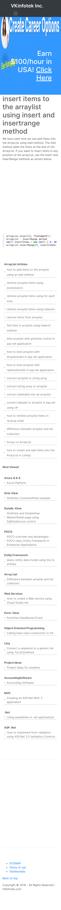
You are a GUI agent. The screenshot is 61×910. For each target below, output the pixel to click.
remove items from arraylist (24, 317)
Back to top (10, 878)
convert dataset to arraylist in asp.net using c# (31, 405)
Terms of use (17, 867)
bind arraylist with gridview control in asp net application (31, 341)
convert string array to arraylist (27, 386)
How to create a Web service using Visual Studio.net (29, 600)
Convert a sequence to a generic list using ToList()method (30, 650)
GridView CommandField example (28, 498)
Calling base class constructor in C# (30, 633)
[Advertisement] (30, 195)
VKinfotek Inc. (27, 6)
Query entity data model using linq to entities (31, 562)
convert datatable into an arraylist (29, 394)
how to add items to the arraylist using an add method (28, 272)
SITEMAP (15, 863)
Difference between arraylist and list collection (30, 581)
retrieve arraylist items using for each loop (31, 298)
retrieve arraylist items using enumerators (25, 285)
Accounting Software (20, 682)
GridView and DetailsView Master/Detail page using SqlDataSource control (23, 517)
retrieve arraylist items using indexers (31, 309)
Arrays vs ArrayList (19, 442)
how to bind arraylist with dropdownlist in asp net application (29, 354)
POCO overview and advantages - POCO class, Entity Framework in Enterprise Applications (28, 540)
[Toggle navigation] (15, 13)
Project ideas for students (23, 667)
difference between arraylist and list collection (30, 431)
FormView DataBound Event (25, 617)
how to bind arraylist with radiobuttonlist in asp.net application (30, 367)
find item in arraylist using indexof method (28, 328)
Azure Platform (16, 483)
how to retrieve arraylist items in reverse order (27, 418)
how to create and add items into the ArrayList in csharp (31, 452)
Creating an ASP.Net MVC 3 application (24, 700)
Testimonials (17, 871)
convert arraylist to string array (27, 378)
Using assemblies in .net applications (30, 717)
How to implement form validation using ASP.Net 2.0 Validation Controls (31, 734)
